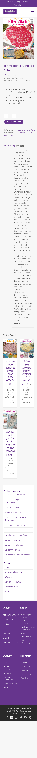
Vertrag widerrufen (13, 582)
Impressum (26, 670)
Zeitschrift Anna (11, 530)
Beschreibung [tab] (7, 145)
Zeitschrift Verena (12, 550)
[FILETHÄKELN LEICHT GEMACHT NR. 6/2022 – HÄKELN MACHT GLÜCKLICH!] (10, 340)
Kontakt (24, 662)
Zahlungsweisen (11, 587)
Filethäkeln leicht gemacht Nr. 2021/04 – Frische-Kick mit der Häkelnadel (26, 370)
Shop (7, 567)
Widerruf (8, 577)
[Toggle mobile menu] (32, 11)
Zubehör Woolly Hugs (14, 512)
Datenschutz (26, 674)
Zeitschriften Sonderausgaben (17, 554)
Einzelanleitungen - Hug (15, 507)
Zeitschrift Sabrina (12, 540)
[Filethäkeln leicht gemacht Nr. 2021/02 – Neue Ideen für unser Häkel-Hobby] (10, 411)
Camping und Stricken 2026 (26, 641)
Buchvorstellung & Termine (27, 628)
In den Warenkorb (14, 122)
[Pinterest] (21, 717)
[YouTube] (25, 717)
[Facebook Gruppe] (11, 716)
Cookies (24, 678)
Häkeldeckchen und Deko (24, 130)
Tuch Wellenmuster (27, 635)
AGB (7, 591)
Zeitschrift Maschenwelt (15, 494)
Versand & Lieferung (13, 572)
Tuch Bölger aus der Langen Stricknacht (26, 618)
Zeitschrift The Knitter (14, 545)
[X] (30, 717)
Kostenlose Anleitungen (15, 525)
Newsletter (25, 666)
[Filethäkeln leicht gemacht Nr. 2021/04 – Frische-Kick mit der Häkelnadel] (27, 340)
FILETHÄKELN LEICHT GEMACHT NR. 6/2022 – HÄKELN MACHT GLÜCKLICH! (10, 370)
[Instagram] (16, 717)
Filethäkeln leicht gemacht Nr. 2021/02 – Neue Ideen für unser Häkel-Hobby (10, 441)
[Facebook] (7, 717)
